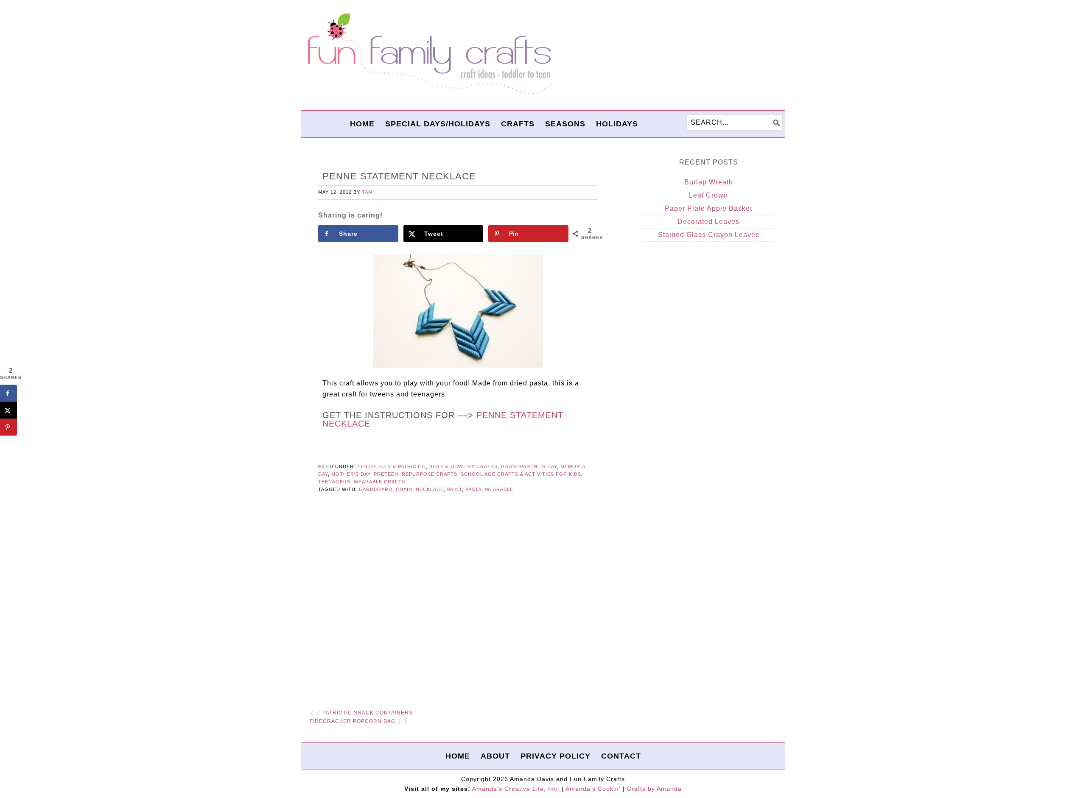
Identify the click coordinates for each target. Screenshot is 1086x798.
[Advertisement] (458, 598)
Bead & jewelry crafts (463, 466)
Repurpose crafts (429, 474)
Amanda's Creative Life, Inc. (516, 788)
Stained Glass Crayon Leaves (708, 234)
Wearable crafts (379, 481)
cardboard (375, 489)
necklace (430, 489)
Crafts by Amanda (654, 788)
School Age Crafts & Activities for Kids (521, 474)
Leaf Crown (708, 195)
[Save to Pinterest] (8, 427)
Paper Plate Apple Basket (708, 208)
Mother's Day (350, 474)
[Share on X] (8, 410)
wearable (499, 489)
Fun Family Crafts (428, 54)
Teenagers (334, 481)
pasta (473, 489)
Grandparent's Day (529, 466)
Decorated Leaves (708, 221)
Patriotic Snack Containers (367, 713)
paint (454, 489)
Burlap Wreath (708, 182)
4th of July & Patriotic (391, 466)
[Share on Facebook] (8, 393)
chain (404, 489)
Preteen (386, 474)
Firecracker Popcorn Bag (352, 721)
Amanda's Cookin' (593, 788)
